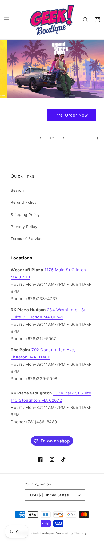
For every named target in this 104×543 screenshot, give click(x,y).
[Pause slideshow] (98, 138)
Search (17, 190)
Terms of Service (27, 238)
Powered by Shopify (71, 533)
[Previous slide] (40, 138)
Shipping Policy (25, 214)
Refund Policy (24, 202)
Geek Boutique (42, 533)
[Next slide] (64, 138)
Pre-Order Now (52, 115)
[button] (7, 20)
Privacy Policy (24, 226)
